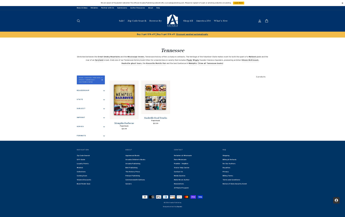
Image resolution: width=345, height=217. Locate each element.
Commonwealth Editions (135, 180)
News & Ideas (82, 8)
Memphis (193, 63)
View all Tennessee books (210, 63)
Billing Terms (228, 176)
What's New (221, 21)
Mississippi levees (135, 57)
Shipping (226, 156)
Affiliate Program (181, 188)
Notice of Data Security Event (235, 184)
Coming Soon (82, 176)
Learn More (238, 3)
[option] (172, 34)
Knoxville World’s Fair (156, 63)
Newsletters (179, 184)
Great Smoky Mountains (109, 57)
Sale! (122, 21)
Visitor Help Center (181, 168)
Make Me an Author (181, 180)
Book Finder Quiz (83, 184)
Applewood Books (132, 156)
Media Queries (179, 176)
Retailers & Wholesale (183, 156)
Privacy (226, 172)
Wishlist (80, 168)
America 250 (203, 21)
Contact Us (178, 172)
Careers (128, 184)
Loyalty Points (83, 164)
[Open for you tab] (336, 200)
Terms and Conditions (231, 180)
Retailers (94, 8)
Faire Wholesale (180, 160)
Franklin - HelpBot (181, 164)
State (80, 99)
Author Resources (137, 8)
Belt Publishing (131, 168)
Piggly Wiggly (193, 60)
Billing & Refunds (230, 160)
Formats (81, 136)
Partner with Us (107, 8)
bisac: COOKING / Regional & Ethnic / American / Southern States (90, 80)
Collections (81, 172)
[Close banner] (342, 3)
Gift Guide (81, 160)
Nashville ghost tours (132, 63)
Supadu (179, 207)
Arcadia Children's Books (135, 160)
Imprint (81, 118)
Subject (81, 109)
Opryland (99, 60)
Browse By (155, 21)
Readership (83, 90)
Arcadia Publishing (132, 164)
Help (158, 8)
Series (80, 127)
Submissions (122, 8)
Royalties (226, 168)
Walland (252, 57)
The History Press (132, 172)
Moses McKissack (250, 60)
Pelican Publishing (132, 176)
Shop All (188, 21)
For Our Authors (229, 164)
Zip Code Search (137, 21)
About (150, 8)
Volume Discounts (84, 180)
